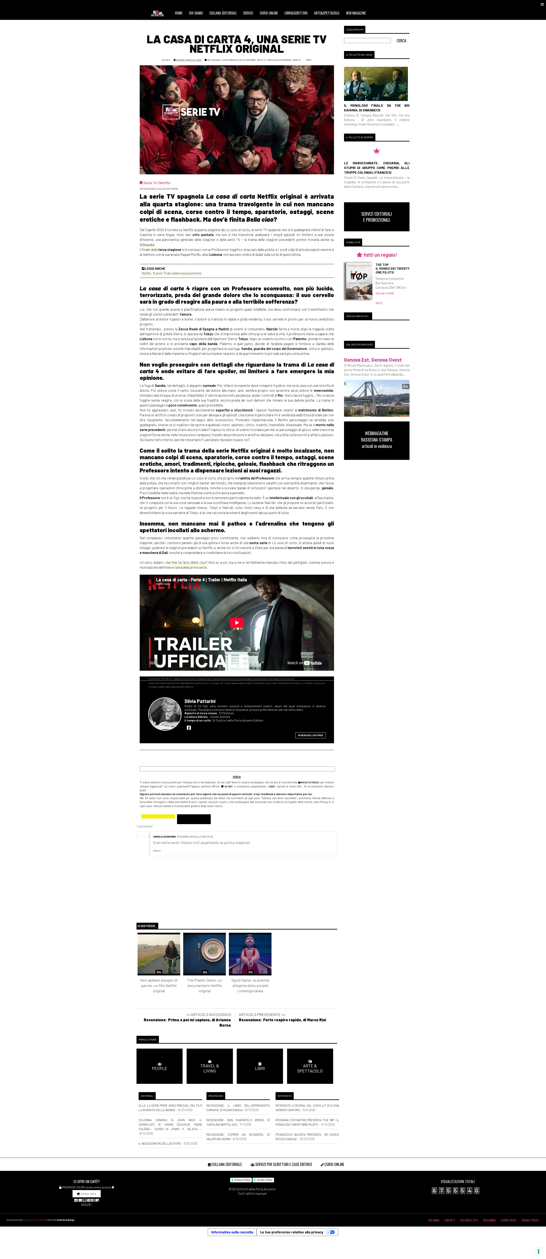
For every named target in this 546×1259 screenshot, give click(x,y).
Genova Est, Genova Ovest (373, 360)
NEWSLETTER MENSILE (309, 782)
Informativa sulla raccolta (232, 1232)
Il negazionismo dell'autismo (160, 1143)
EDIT (309, 59)
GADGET (272, 786)
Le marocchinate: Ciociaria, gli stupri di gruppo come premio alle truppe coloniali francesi (377, 167)
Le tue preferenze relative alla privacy (291, 1232)
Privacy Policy (242, 1179)
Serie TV (297, 60)
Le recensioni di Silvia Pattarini (238, 60)
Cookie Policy (264, 1179)
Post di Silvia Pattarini (279, 60)
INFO (379, 303)
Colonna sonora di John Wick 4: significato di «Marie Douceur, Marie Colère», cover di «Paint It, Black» (170, 1124)
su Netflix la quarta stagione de (214, 229)
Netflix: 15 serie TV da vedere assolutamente (172, 273)
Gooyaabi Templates (34, 1219)
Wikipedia (147, 244)
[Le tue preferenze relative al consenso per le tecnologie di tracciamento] (538, 1251)
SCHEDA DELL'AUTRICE (310, 735)
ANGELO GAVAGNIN (164, 836)
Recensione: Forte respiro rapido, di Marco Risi (282, 1019)
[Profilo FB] (190, 727)
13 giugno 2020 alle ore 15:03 (195, 836)
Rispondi (157, 850)
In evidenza (214, 60)
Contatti (449, 1220)
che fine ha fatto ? (186, 562)
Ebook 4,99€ (385, 293)
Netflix (261, 60)
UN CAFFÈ (228, 786)
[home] (159, 13)
